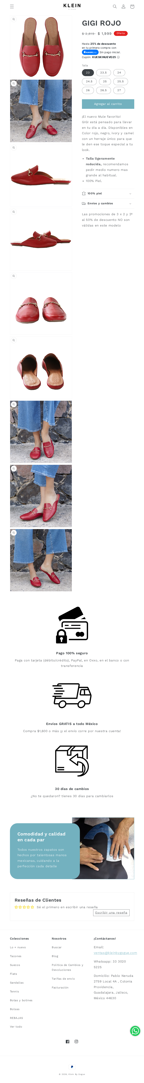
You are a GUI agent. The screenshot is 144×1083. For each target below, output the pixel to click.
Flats (13, 973)
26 (88, 90)
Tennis (14, 991)
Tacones (16, 956)
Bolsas (15, 1009)
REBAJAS (16, 1018)
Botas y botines (21, 1000)
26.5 (103, 90)
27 (119, 90)
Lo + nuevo (18, 947)
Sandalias (17, 982)
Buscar (57, 947)
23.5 (103, 72)
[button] (12, 6)
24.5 (89, 81)
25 (105, 81)
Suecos (15, 965)
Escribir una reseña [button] (111, 912)
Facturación (60, 987)
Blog (55, 956)
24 (119, 72)
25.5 (120, 81)
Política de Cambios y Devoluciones (67, 967)
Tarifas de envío (63, 978)
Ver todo (16, 1026)
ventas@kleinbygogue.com (115, 953)
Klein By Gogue (76, 1074)
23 (88, 72)
